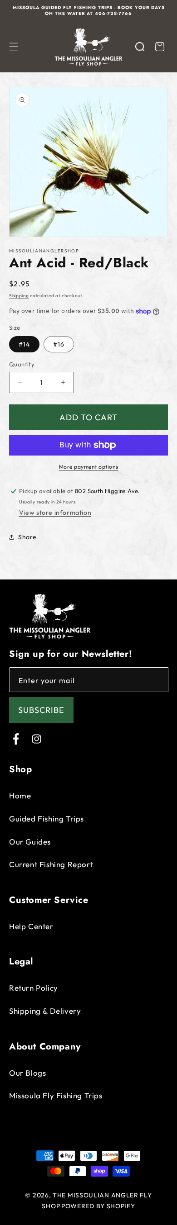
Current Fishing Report (51, 864)
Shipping (19, 296)
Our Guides (30, 841)
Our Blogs (27, 1073)
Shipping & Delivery (45, 1011)
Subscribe (41, 710)
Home (20, 795)
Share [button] (27, 537)
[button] (14, 47)
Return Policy (33, 987)
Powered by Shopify (98, 1206)
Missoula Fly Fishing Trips (56, 1095)
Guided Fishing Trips (46, 818)
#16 (58, 344)
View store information (55, 512)
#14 (24, 344)
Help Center (31, 926)
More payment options (88, 466)
